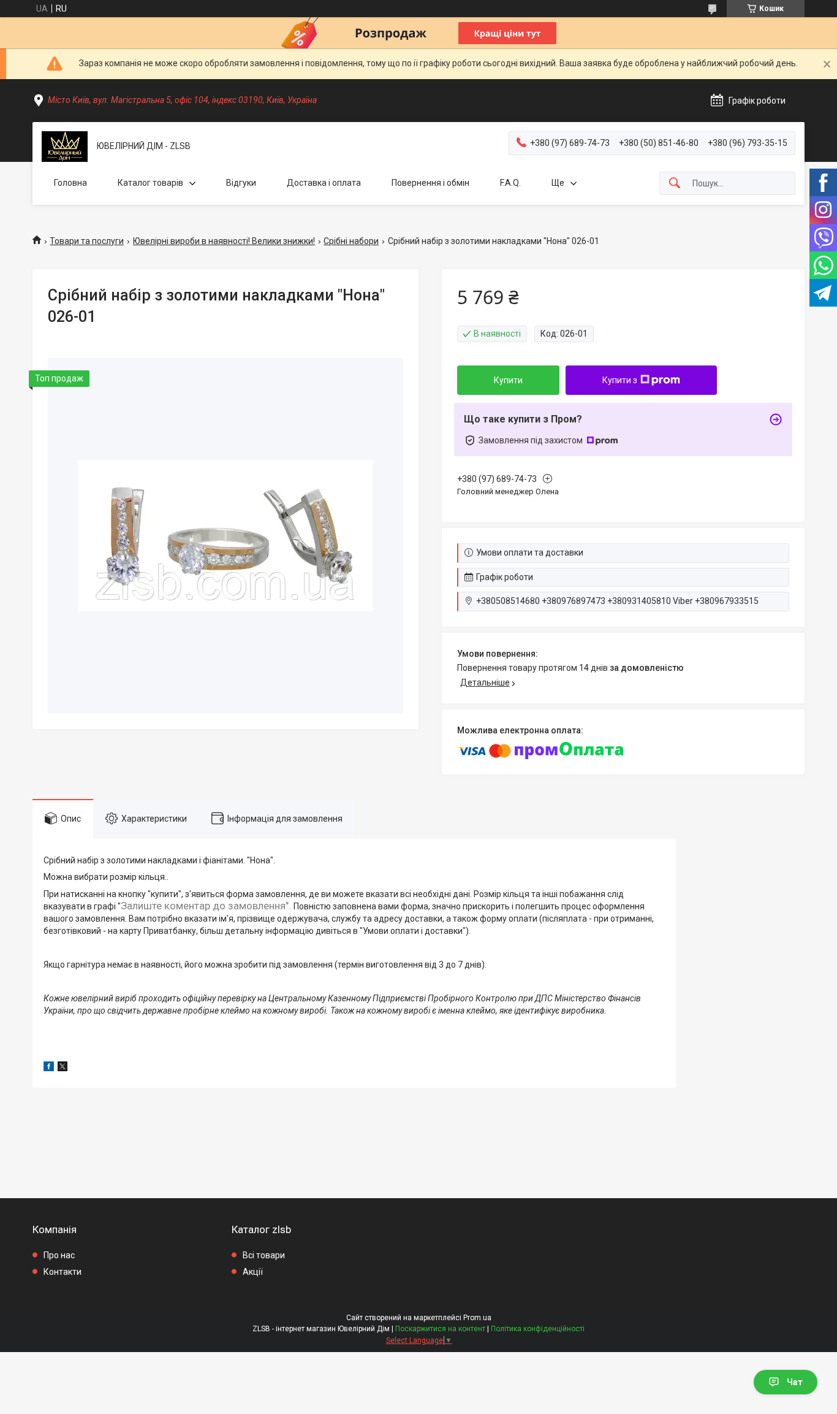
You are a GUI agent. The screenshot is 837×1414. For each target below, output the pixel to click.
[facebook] (49, 1068)
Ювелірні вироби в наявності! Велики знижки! (224, 241)
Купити (508, 380)
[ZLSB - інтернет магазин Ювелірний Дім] (65, 146)
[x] (62, 1068)
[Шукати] (674, 183)
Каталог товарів (150, 183)
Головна (70, 183)
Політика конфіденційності (538, 1328)
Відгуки (241, 183)
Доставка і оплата (324, 183)
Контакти (62, 1272)
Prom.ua (477, 1317)
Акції (253, 1272)
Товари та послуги (87, 241)
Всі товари (264, 1255)
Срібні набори (351, 241)
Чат (795, 1382)
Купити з (619, 380)
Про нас (59, 1255)
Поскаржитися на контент (440, 1328)
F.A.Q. (510, 183)
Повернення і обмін (430, 183)
